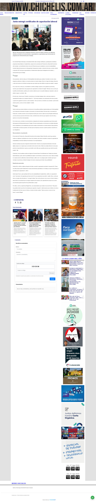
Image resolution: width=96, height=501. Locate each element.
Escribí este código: (20, 263)
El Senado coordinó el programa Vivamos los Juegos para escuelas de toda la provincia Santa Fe (51, 224)
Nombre (17, 246)
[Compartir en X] (18, 202)
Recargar (52, 273)
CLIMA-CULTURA (68, 13)
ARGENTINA (18, 12)
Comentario (18, 252)
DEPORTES (61, 12)
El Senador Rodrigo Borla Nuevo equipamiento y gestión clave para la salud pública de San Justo (35, 224)
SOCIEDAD (37, 12)
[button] (81, 1)
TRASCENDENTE (9, 12)
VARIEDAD (75, 12)
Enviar (52, 279)
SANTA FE (25, 13)
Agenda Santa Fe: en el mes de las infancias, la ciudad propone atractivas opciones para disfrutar (20, 224)
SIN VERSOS (81, 13)
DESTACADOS (45, 12)
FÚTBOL (30, 12)
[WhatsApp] (83, 1)
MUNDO (87, 12)
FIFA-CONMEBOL (53, 13)
